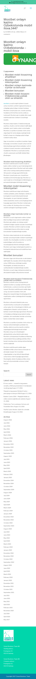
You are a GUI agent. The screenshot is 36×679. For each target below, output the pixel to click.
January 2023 (8, 550)
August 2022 (8, 565)
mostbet (6, 103)
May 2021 (7, 601)
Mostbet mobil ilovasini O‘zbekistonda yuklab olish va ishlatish (17, 95)
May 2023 (7, 538)
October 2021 (8, 589)
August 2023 (8, 529)
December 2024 (9, 480)
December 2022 (9, 553)
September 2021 (9, 592)
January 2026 (8, 441)
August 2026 (8, 420)
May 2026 (7, 429)
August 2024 (8, 492)
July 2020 (7, 613)
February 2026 (8, 438)
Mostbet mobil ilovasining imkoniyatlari (18, 81)
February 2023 (8, 547)
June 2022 (7, 568)
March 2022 (7, 574)
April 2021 (7, 604)
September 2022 (9, 562)
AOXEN (7, 32)
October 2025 (8, 450)
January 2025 (8, 477)
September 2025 (9, 453)
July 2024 (7, 495)
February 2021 (8, 607)
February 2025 (8, 474)
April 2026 (7, 432)
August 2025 (8, 456)
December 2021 (9, 583)
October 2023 (8, 523)
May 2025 (7, 465)
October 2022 (8, 559)
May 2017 (7, 619)
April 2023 (7, 541)
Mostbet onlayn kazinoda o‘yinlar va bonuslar (18, 86)
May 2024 (7, 501)
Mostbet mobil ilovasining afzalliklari (18, 75)
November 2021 (9, 586)
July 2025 (7, 459)
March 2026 (7, 435)
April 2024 (7, 504)
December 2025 (9, 444)
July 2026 (7, 423)
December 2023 (9, 517)
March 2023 (7, 544)
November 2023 (9, 520)
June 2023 (7, 535)
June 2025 (7, 462)
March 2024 (7, 508)
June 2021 (7, 598)
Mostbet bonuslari (14, 90)
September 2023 (9, 526)
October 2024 (8, 486)
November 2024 (9, 483)
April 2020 (7, 616)
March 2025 (7, 471)
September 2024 (9, 489)
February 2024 (8, 510)
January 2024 (8, 514)
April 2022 (7, 571)
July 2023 (7, 532)
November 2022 (9, 556)
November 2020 (9, 610)
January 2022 (8, 580)
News (22, 32)
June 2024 (7, 498)
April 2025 (7, 468)
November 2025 (9, 447)
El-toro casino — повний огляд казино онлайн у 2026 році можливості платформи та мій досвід (18, 386)
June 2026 (7, 426)
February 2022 (8, 577)
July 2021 (7, 595)
